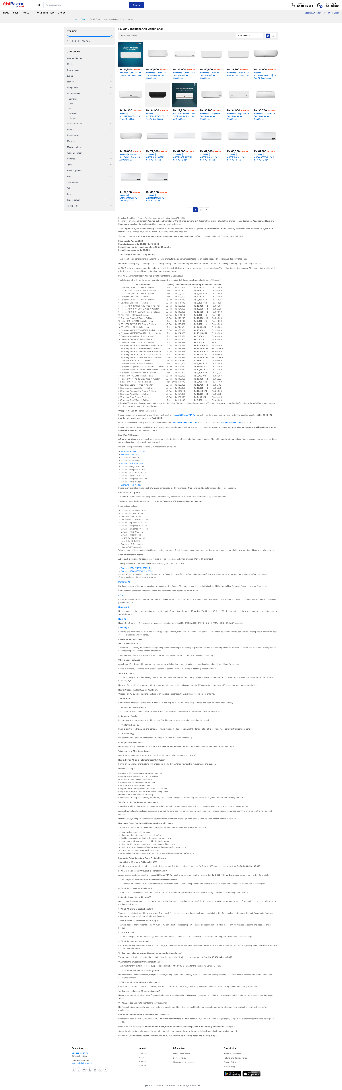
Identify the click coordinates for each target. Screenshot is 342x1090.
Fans (69, 176)
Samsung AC (124, 627)
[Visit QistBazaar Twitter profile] (79, 1069)
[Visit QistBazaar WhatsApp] (100, 1069)
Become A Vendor (312, 13)
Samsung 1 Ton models (131, 485)
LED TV (70, 82)
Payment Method (45, 13)
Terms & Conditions (232, 1053)
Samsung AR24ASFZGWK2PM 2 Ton (137, 571)
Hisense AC (123, 607)
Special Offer (73, 182)
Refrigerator (72, 87)
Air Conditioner (73, 93)
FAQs (141, 1057)
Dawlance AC (124, 582)
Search (136, 5)
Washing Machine (74, 58)
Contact (142, 1061)
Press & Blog (229, 1066)
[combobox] (249, 35)
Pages (26, 13)
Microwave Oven (74, 147)
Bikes (69, 129)
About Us (143, 1053)
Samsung (73, 113)
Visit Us (142, 1065)
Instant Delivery (74, 200)
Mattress (71, 141)
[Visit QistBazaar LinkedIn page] (95, 1069)
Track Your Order (331, 13)
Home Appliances (74, 170)
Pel (70, 108)
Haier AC (122, 619)
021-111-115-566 (305, 6)
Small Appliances (74, 123)
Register (335, 6)
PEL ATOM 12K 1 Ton (130, 454)
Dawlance (73, 99)
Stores (61, 13)
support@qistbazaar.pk (82, 1063)
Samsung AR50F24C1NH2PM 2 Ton (136, 568)
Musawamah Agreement (183, 1062)
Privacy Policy (230, 1062)
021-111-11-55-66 (80, 1053)
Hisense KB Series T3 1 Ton (133, 451)
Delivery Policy (179, 1058)
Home (6, 13)
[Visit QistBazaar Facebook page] (74, 1069)
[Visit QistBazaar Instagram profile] (90, 1069)
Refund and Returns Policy (235, 1058)
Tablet (70, 188)
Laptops (70, 76)
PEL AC (121, 595)
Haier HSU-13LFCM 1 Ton (132, 463)
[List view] (273, 36)
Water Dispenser (74, 153)
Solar (69, 194)
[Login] (327, 5)
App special (72, 206)
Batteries (71, 159)
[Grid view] (268, 36)
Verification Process (181, 1053)
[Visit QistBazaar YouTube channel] (84, 1069)
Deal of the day (74, 70)
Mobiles (70, 64)
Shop (15, 13)
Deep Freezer (73, 135)
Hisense (72, 118)
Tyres (69, 164)
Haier (71, 104)
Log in (333, 4)
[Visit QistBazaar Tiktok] (106, 1069)
